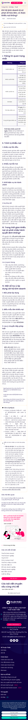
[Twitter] (14, 640)
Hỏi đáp (11, 7)
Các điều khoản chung (7, 662)
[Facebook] (11, 640)
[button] (25, 3)
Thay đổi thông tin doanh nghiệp (10, 680)
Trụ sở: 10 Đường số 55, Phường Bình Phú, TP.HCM (14, 628)
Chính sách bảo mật (7, 660)
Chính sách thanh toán (7, 665)
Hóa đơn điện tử (6, 565)
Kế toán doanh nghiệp (8, 567)
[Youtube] (17, 640)
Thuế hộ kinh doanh (11, 18)
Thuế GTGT (4, 558)
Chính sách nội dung (7, 667)
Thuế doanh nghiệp (7, 556)
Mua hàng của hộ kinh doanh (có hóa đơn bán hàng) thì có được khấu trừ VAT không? (14, 400)
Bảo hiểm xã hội (6, 572)
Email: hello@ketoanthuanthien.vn (14, 637)
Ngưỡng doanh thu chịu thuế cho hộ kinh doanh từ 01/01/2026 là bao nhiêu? (13, 389)
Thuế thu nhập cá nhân (8, 562)
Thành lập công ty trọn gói (8, 677)
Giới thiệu (3, 650)
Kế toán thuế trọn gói (9, 685)
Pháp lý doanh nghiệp (8, 569)
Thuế (16, 7)
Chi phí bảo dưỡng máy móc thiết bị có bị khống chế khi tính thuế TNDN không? (13, 509)
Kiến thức (3, 694)
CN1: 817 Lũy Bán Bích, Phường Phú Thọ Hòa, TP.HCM (14, 633)
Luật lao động (5, 574)
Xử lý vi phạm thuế (7, 560)
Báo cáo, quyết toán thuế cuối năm (11, 682)
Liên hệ (3, 653)
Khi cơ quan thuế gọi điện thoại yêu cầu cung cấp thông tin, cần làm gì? (12, 498)
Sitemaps (3, 670)
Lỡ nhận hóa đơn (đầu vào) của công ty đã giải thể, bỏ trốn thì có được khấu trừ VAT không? (13, 504)
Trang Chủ (4, 7)
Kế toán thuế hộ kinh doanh (11, 688)
